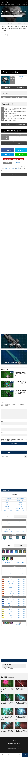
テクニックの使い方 (8, 624)
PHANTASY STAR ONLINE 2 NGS (16, 749)
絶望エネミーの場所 (20, 510)
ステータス (6, 666)
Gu (16, 553)
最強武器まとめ (20, 87)
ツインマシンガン (10, 603)
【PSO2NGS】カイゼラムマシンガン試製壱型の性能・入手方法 (21, 718)
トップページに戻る (14, 174)
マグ (23, 539)
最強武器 (7, 502)
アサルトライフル (10, 599)
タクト (10, 617)
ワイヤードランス (10, 581)
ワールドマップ (8, 529)
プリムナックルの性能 (7, 664)
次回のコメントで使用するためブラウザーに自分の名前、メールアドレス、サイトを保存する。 (14, 440)
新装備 (7, 568)
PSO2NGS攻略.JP (16, 746)
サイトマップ (10, 740)
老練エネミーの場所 (8, 510)
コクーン (11, 539)
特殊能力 (13, 4)
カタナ (10, 591)
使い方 (19, 579)
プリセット (18, 4)
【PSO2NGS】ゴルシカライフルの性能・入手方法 (20, 374)
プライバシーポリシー (10, 168)
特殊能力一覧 (7, 508)
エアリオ (7, 521)
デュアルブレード (10, 593)
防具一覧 (20, 143)
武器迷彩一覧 (7, 506)
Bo (7, 560)
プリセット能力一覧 (20, 124)
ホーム (2, 4)
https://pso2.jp (18, 162)
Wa (12, 560)
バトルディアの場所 (20, 531)
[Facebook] (7, 150)
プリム (19, 15)
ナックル (16, 15)
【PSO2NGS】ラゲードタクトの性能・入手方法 (21, 689)
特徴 (19, 595)
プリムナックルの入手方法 (8, 668)
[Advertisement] (14, 53)
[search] (25, 456)
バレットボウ (10, 605)
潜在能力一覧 (7, 124)
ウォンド (10, 613)
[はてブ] (7, 154)
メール (2, 426)
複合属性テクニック (20, 624)
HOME (3, 23)
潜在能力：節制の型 (8, 667)
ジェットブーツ (11, 615)
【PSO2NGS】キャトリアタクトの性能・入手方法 (7, 703)
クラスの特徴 (7, 562)
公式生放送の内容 (20, 498)
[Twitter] (21, 150)
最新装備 (7, 500)
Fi (7, 553)
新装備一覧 (7, 87)
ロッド (10, 609)
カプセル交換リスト (20, 508)
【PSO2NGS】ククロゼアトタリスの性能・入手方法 (20, 383)
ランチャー (10, 601)
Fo (20, 553)
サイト (2, 432)
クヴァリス (8, 523)
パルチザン (10, 583)
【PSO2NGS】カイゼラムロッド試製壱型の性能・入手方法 (21, 732)
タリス (10, 611)
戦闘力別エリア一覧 (8, 531)
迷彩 (24, 579)
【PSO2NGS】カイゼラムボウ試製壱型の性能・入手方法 (7, 731)
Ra (11, 553)
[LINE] (21, 154)
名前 (2, 421)
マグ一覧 (20, 506)
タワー (17, 539)
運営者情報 (10, 743)
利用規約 (18, 168)
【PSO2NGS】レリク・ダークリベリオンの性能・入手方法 (20, 392)
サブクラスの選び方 (20, 562)
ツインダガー (10, 585)
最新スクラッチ (20, 500)
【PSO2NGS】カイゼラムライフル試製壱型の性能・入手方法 (21, 704)
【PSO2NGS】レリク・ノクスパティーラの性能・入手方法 (7, 690)
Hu (3, 553)
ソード (10, 579)
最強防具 (20, 502)
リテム (20, 521)
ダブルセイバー (11, 587)
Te (24, 553)
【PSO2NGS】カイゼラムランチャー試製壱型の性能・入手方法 (7, 718)
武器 (6, 4)
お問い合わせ (17, 743)
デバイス (4, 539)
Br (3, 560)
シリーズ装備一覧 (7, 573)
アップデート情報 (7, 498)
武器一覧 (7, 143)
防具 (9, 4)
